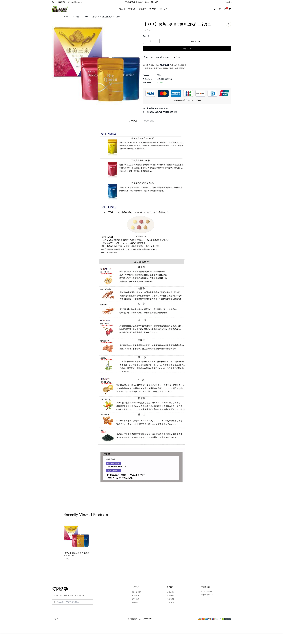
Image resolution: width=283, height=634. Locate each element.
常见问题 (153, 9)
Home (66, 16)
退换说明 (135, 599)
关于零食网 (136, 592)
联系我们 (135, 602)
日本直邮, (161, 79)
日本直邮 (75, 16)
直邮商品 (142, 9)
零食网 (122, 9)
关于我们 (163, 9)
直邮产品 (168, 79)
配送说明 (135, 595)
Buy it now (187, 48)
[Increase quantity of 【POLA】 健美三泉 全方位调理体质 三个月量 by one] (154, 41)
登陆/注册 (171, 592)
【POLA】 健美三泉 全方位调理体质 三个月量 (76, 554)
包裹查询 (170, 602)
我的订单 (170, 595)
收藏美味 (170, 599)
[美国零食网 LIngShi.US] (60, 9)
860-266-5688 (206, 591)
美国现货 (131, 9)
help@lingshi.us (206, 594)
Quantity (146, 36)
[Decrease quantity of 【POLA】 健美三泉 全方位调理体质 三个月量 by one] (145, 41)
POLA (159, 75)
